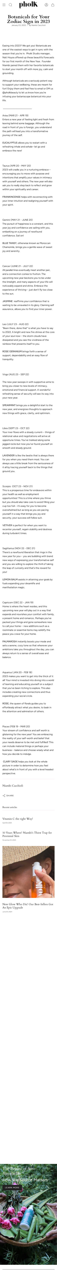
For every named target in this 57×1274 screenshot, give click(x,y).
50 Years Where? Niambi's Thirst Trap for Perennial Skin (27, 834)
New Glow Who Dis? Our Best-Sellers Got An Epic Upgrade (27, 906)
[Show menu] (4, 4)
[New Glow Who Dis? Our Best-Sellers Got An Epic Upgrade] (28, 872)
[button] (10, 4)
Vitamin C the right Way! (17, 819)
